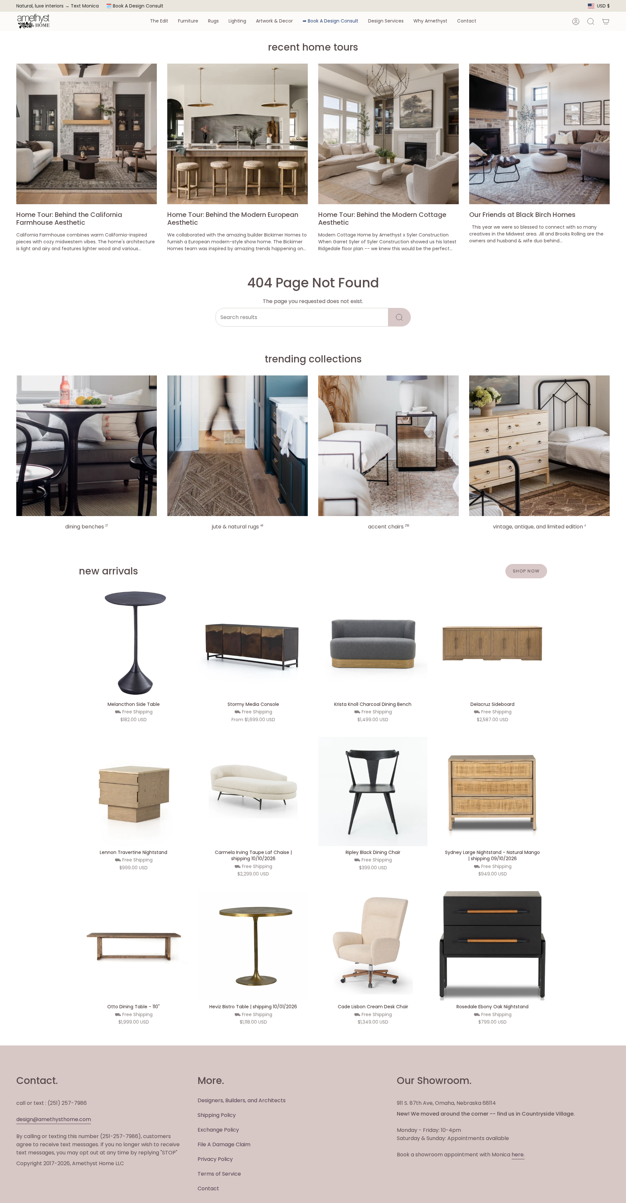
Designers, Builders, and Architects (242, 1100)
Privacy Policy (215, 1159)
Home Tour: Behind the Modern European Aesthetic (232, 218)
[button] (159, 21)
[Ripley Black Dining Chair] (372, 791)
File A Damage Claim (224, 1144)
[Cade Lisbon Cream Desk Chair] (372, 945)
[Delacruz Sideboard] (492, 643)
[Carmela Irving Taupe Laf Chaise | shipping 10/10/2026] (253, 791)
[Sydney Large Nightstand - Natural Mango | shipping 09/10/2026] (492, 791)
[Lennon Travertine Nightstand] (133, 791)
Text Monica (85, 6)
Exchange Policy (218, 1130)
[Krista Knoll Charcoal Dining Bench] (372, 643)
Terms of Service (219, 1174)
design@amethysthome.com (53, 1119)
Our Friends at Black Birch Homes (522, 215)
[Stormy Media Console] (253, 643)
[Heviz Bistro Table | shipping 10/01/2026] (253, 945)
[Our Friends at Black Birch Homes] (539, 134)
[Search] (399, 317)
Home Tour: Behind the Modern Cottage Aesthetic (382, 218)
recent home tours (313, 47)
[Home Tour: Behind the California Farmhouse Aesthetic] (86, 134)
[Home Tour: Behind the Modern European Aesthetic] (237, 134)
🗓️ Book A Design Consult (134, 6)
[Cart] (605, 21)
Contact (208, 1188)
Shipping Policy (217, 1115)
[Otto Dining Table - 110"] (133, 945)
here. (518, 1154)
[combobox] (302, 317)
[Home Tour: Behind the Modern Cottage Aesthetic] (388, 134)
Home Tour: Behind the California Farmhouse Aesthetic (69, 218)
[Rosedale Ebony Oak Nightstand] (492, 945)
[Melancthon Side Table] (133, 643)
